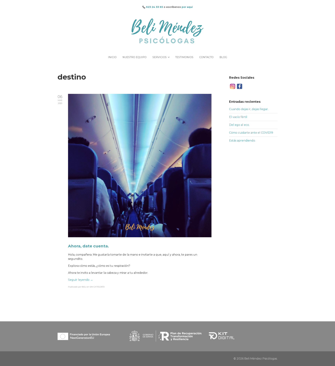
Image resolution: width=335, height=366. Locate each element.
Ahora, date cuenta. (88, 246)
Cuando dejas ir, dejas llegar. (248, 109)
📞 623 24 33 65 (152, 7)
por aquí (187, 7)
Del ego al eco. (239, 124)
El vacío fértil (238, 117)
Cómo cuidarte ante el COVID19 (251, 132)
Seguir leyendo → (80, 279)
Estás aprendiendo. (242, 140)
